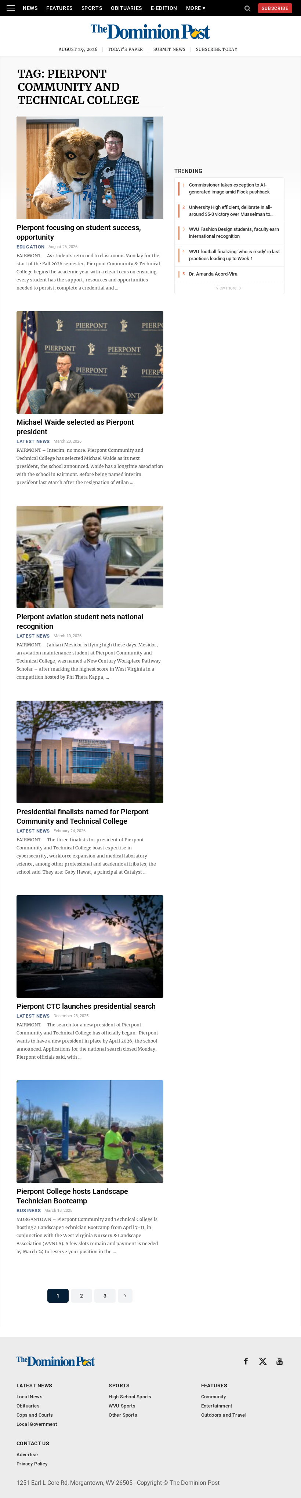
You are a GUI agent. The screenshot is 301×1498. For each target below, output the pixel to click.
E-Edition (164, 8)
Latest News (33, 441)
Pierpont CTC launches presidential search (86, 1006)
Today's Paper (125, 49)
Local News (30, 1396)
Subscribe (275, 8)
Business (29, 1210)
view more (226, 288)
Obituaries (126, 8)
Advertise (27, 1454)
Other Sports (123, 1415)
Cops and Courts (35, 1415)
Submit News (169, 49)
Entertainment (216, 1406)
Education (31, 247)
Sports (91, 8)
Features (59, 8)
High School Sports (130, 1396)
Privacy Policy (32, 1463)
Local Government (37, 1424)
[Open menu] (10, 8)
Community (213, 1396)
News (30, 8)
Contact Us (33, 1443)
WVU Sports (122, 1406)
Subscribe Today (216, 49)
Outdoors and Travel (223, 1415)
